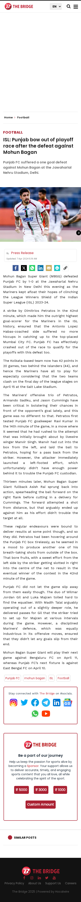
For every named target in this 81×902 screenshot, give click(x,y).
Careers (70, 883)
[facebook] (15, 268)
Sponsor (33, 766)
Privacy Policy (14, 883)
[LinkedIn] (40, 268)
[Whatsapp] (32, 268)
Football (13, 132)
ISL (51, 678)
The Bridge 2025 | (25, 891)
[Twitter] (24, 268)
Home (8, 117)
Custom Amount (40, 804)
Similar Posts (25, 838)
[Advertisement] (40, 65)
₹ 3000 (41, 789)
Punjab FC (12, 678)
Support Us (53, 883)
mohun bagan (34, 678)
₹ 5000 (21, 789)
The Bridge (47, 693)
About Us (34, 883)
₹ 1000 (60, 789)
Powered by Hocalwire (53, 891)
